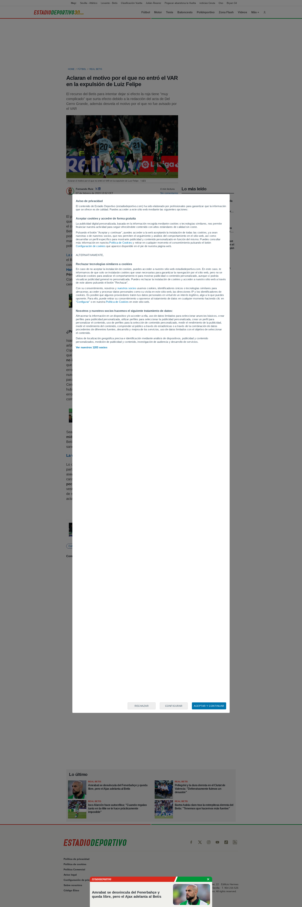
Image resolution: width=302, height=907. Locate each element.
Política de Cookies (120, 242)
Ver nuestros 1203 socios (91, 347)
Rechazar (142, 705)
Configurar (173, 705)
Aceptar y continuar (209, 705)
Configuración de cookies (91, 246)
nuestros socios (126, 288)
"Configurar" (83, 301)
